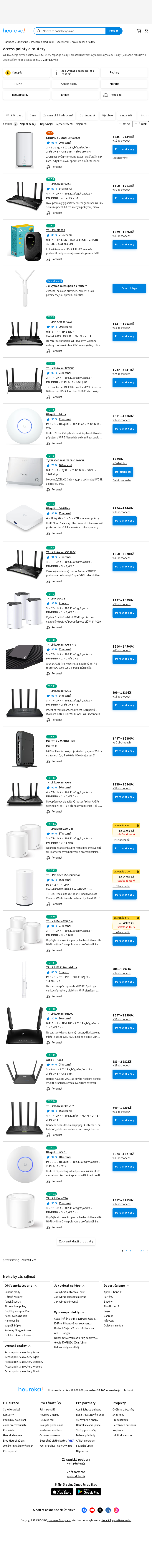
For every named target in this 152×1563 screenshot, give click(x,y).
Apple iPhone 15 (113, 1292)
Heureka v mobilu (49, 1415)
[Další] (147, 1251)
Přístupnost (10, 1451)
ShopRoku (118, 1415)
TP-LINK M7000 (55, 230)
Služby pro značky (86, 1430)
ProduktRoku (120, 1420)
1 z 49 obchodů (121, 932)
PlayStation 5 (111, 1307)
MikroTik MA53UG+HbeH (61, 741)
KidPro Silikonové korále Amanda (73, 1324)
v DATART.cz (120, 463)
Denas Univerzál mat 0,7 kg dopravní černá (76, 1338)
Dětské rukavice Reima (18, 1335)
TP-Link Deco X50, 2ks (59, 829)
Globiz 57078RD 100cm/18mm (70, 1343)
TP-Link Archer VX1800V (60, 552)
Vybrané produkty (67, 1312)
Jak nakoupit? (47, 1410)
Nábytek (109, 1321)
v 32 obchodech (121, 1204)
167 (141, 1251)
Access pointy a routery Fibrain (22, 1371)
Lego (107, 1311)
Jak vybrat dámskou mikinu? (70, 1297)
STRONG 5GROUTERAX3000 (63, 138)
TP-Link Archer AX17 (58, 691)
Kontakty (8, 1415)
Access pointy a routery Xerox (22, 1352)
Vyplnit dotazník (76, 1476)
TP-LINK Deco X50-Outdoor (63, 875)
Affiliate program (85, 1441)
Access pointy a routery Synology (24, 1362)
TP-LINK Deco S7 (56, 599)
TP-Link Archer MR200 (59, 1014)
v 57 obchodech (121, 788)
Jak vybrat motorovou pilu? (69, 1292)
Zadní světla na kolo (16, 1316)
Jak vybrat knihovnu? (66, 1302)
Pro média (8, 1430)
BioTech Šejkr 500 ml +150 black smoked (76, 1328)
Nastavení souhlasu (50, 1430)
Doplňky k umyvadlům (17, 1311)
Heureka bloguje (12, 1436)
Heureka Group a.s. (59, 1520)
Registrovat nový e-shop (90, 1415)
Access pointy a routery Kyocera (23, 1367)
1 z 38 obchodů (121, 886)
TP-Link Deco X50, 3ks (59, 921)
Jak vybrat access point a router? (66, 286)
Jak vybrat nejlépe (67, 1286)
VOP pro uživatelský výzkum (55, 1446)
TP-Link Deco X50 (57, 1198)
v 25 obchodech (121, 1066)
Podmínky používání (14, 1420)
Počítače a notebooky (42, 42)
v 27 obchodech (121, 374)
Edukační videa (84, 1446)
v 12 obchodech (121, 141)
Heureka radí (46, 1420)
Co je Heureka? (11, 1410)
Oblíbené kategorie (18, 1286)
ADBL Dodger (62, 1333)
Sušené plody (12, 1292)
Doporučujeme (114, 1286)
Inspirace (118, 1430)
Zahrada (108, 1316)
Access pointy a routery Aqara (22, 1357)
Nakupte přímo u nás (51, 1425)
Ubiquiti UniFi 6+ (56, 1152)
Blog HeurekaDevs (14, 1441)
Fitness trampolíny (15, 1307)
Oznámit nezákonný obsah (18, 1446)
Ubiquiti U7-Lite (56, 414)
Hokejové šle (12, 1321)
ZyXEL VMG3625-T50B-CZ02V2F (65, 461)
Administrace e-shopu (88, 1410)
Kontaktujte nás (76, 1464)
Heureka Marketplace (88, 1425)
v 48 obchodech (121, 558)
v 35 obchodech (121, 420)
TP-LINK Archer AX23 (59, 322)
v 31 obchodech (121, 512)
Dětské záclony (13, 1297)
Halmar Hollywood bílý (66, 1347)
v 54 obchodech (121, 1019)
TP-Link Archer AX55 (58, 783)
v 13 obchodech (121, 697)
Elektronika (22, 42)
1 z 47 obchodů (121, 840)
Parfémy (108, 1297)
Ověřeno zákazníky (123, 1410)
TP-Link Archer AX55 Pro (61, 645)
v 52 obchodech (121, 190)
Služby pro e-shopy (87, 1420)
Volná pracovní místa (15, 1425)
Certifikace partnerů (124, 1425)
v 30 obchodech (121, 1158)
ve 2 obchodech (122, 743)
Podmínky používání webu (116, 1520)
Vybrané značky (16, 1346)
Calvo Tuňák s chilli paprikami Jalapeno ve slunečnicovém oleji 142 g (76, 1319)
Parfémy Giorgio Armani (18, 1330)
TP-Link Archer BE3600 (60, 368)
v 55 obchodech (121, 328)
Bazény (108, 1302)
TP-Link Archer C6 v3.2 (60, 1106)
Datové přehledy (85, 1436)
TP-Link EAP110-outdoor (61, 967)
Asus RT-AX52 (54, 1060)
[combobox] (70, 31)
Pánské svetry (13, 1302)
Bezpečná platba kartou (53, 1441)
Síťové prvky (63, 42)
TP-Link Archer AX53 (58, 184)
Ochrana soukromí (49, 1436)
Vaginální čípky (13, 1326)
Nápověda (82, 1451)
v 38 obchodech (121, 236)
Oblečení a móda (113, 1326)
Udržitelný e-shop (123, 1436)
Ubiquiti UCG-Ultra (58, 508)
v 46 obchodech (121, 650)
